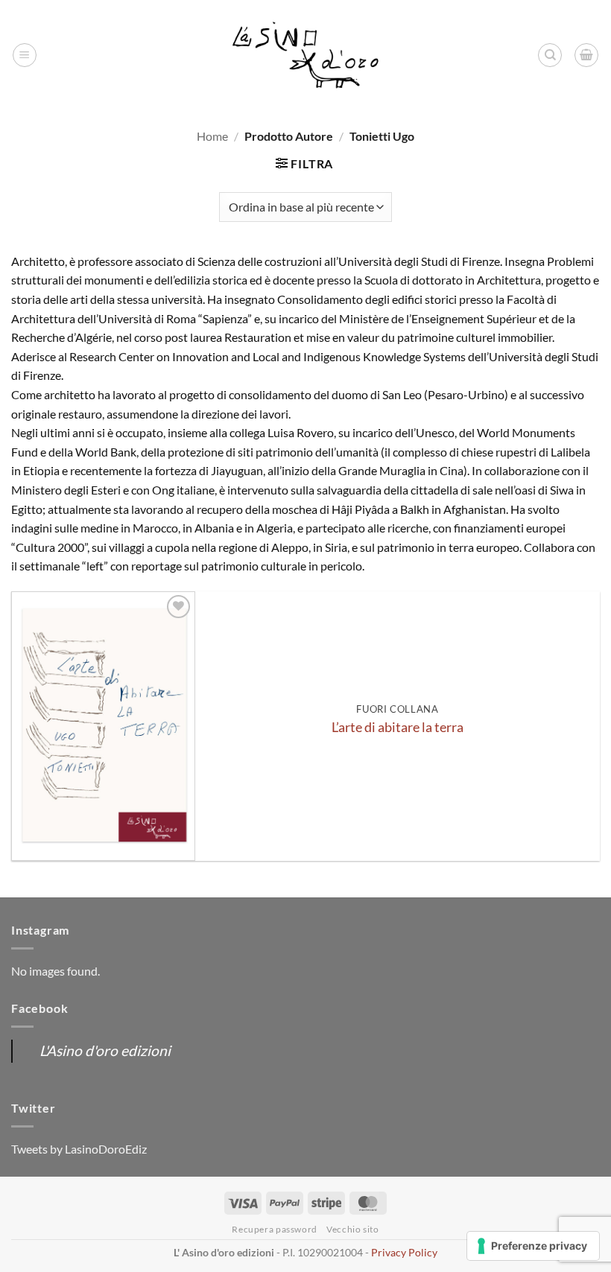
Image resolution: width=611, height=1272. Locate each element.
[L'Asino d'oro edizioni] (305, 55)
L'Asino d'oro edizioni (105, 1050)
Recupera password (274, 1229)
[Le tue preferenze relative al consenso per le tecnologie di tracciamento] (533, 1246)
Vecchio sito (352, 1229)
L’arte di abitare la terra (397, 727)
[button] (25, 55)
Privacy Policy (404, 1252)
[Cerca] (550, 55)
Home (212, 136)
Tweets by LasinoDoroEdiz (79, 1149)
